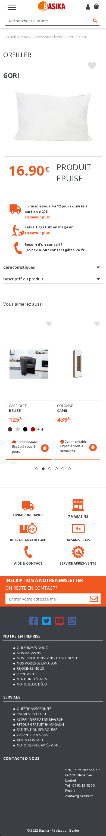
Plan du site (27, 674)
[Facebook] (33, 623)
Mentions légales (31, 679)
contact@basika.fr (79, 796)
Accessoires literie (48, 36)
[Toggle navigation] (11, 7)
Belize (15, 410)
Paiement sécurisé (31, 714)
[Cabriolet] (29, 364)
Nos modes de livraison (36, 663)
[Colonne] (77, 364)
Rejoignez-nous (30, 668)
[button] (36, 468)
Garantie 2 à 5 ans (32, 735)
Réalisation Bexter (65, 830)
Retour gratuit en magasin (40, 724)
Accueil (10, 36)
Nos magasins (28, 653)
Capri (62, 410)
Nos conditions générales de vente (47, 658)
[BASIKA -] (51, 7)
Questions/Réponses (33, 708)
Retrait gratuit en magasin (40, 719)
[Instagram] (72, 623)
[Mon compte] (88, 7)
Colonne (65, 405)
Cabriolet (18, 405)
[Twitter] (46, 623)
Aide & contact (29, 740)
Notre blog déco (31, 684)
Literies (24, 36)
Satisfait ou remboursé (36, 729)
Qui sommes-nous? (32, 647)
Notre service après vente (38, 745)
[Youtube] (59, 623)
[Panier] (96, 4)
